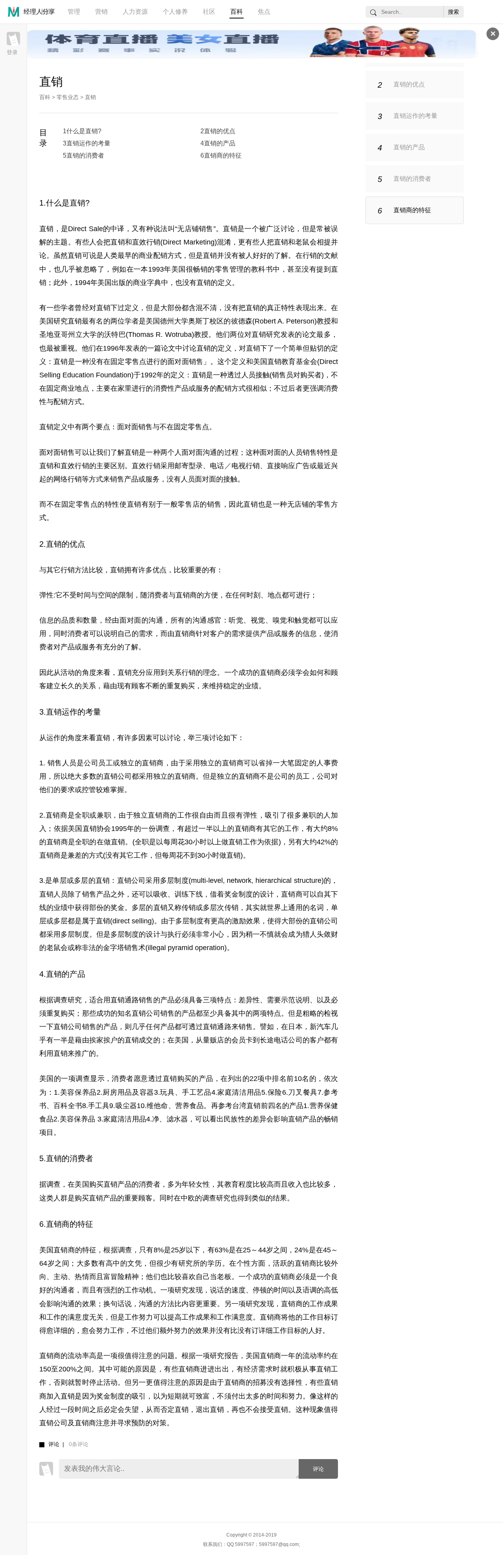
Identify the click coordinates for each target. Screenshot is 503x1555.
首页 (46, 11)
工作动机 (139, 1290)
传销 (189, 908)
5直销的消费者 (83, 155)
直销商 (186, 595)
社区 (209, 11)
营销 (101, 11)
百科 (236, 11)
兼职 (104, 815)
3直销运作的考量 (86, 143)
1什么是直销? (82, 131)
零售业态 (68, 97)
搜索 (453, 12)
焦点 (264, 11)
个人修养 (175, 11)
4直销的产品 (217, 143)
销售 (214, 504)
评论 (318, 1469)
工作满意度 (235, 1317)
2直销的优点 (217, 131)
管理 (74, 11)
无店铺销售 (195, 229)
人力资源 (135, 11)
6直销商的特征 (221, 155)
